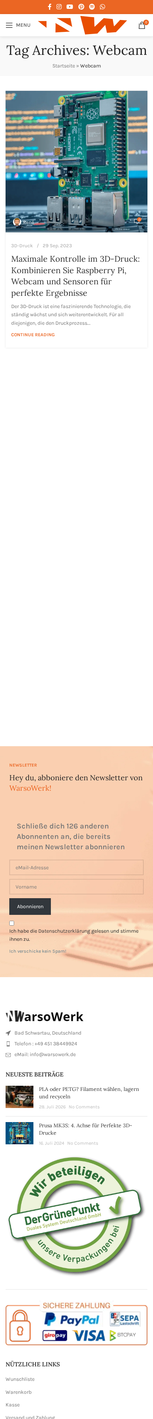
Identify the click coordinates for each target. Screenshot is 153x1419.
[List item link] (76, 1033)
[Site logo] (82, 25)
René (28, 222)
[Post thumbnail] (19, 1098)
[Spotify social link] (92, 7)
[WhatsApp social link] (103, 7)
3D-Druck (22, 245)
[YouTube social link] (70, 7)
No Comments (84, 1106)
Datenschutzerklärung (64, 931)
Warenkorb (19, 1392)
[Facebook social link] (49, 7)
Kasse (13, 1405)
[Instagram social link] (59, 7)
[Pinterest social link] (81, 7)
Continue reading (33, 334)
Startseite (63, 66)
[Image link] (46, 1015)
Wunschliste (20, 1379)
